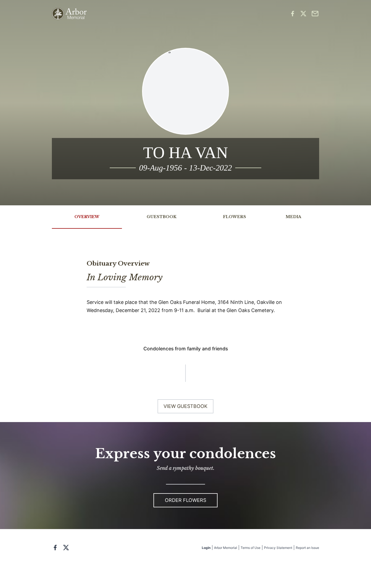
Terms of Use (250, 548)
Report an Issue (307, 548)
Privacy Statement (278, 548)
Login (206, 548)
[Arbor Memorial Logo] (69, 14)
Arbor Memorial (225, 548)
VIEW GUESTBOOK (185, 406)
